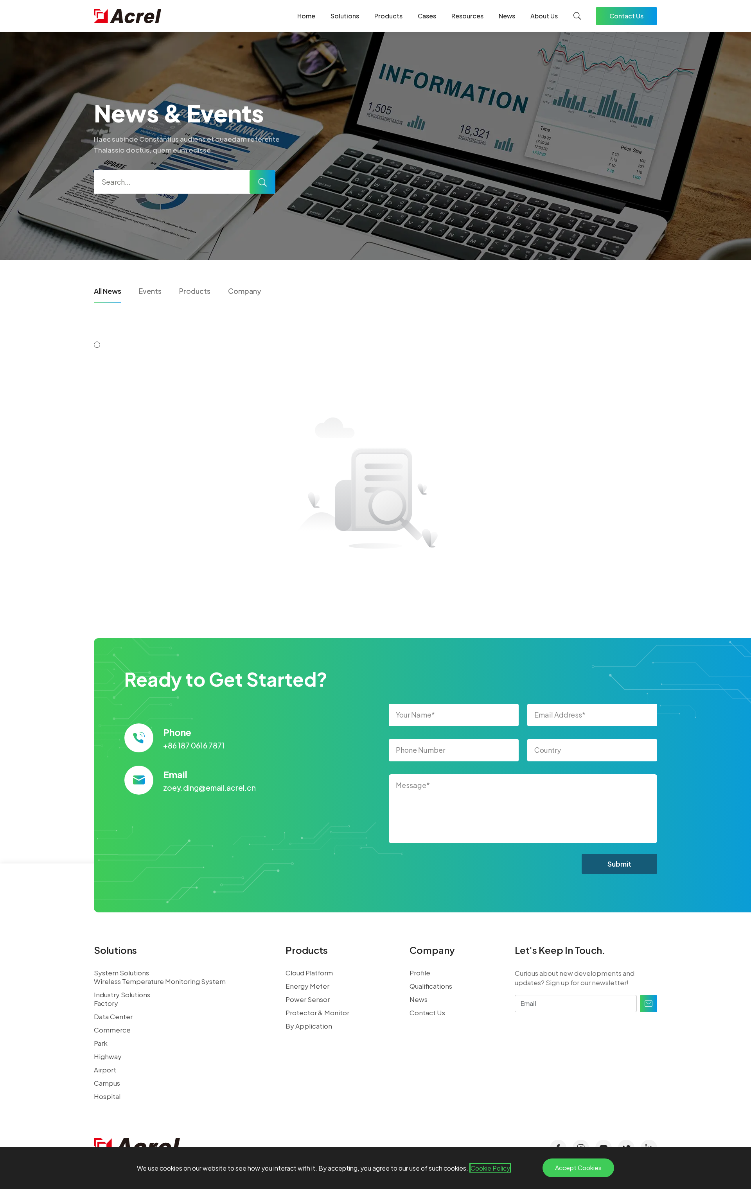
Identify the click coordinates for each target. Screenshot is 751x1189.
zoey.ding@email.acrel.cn (209, 787)
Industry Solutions (122, 994)
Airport (105, 1069)
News (507, 16)
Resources (467, 16)
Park (101, 1043)
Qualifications (431, 986)
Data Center (113, 1016)
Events (150, 290)
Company (244, 290)
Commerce (112, 1029)
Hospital (107, 1096)
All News (107, 290)
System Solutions (121, 972)
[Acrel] (127, 16)
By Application (309, 1026)
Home (306, 16)
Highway (108, 1056)
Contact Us (626, 16)
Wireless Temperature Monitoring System (160, 981)
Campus (107, 1083)
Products (388, 16)
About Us (544, 16)
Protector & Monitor (317, 1012)
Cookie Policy (490, 1168)
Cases (427, 16)
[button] (97, 345)
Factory (106, 1003)
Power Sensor (308, 999)
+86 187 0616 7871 (194, 745)
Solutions (345, 16)
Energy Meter (307, 986)
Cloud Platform (309, 972)
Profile (420, 972)
